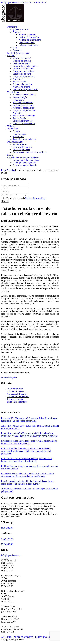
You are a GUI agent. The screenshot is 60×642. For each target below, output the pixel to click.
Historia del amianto (22, 60)
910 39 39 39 (40, 2)
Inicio (3, 170)
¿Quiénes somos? (21, 29)
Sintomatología (20, 97)
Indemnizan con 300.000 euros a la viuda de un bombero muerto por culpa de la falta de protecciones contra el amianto (29, 434)
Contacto (17, 50)
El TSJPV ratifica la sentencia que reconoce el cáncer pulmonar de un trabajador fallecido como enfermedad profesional (26, 451)
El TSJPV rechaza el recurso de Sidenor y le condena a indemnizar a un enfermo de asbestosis (26, 459)
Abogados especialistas (23, 71)
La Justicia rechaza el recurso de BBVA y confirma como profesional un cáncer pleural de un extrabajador (27, 474)
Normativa (18, 79)
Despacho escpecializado (24, 110)
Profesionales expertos (23, 68)
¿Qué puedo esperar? (22, 147)
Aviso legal (6, 637)
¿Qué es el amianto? (22, 58)
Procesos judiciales (21, 149)
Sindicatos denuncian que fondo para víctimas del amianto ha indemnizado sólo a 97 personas (29, 442)
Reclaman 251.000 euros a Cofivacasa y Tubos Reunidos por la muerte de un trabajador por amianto (29, 419)
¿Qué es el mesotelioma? (24, 94)
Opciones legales (15, 141)
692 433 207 (27, 2)
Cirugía (16, 131)
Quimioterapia (19, 134)
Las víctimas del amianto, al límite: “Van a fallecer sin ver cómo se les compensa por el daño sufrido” (27, 482)
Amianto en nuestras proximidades (23, 157)
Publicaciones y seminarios (25, 89)
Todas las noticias (15, 388)
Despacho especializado (24, 76)
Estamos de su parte (22, 74)
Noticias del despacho (29, 37)
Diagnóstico (18, 100)
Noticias (16, 32)
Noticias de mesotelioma (30, 40)
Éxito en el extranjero (28, 45)
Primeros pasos (20, 144)
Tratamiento (12, 128)
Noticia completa (9, 377)
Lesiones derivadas (21, 63)
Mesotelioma (13, 92)
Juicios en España (27, 42)
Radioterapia (18, 136)
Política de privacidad (35, 198)
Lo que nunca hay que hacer (26, 160)
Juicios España (19, 81)
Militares (11, 126)
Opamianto (12, 27)
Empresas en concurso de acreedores (29, 152)
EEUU (10, 155)
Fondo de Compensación (18, 53)
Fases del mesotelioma (23, 102)
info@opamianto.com (11, 2)
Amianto (11, 55)
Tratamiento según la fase (24, 139)
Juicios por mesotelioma (24, 115)
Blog (15, 47)
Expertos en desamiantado (25, 165)
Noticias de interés (27, 34)
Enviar (5, 201)
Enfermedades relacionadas (25, 66)
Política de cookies (43, 637)
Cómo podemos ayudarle (24, 162)
